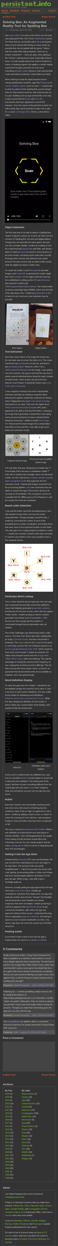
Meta (24, 1123)
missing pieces (17, 845)
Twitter (16, 1224)
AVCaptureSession (41, 280)
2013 (7, 1136)
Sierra (24, 1142)
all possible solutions (41, 608)
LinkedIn (34, 1220)
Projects (25, 11)
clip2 (24, 1100)
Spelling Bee (40, 38)
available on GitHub (37, 940)
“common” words (20, 639)
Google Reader (17, 1209)
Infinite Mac (27, 1116)
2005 (7, 1162)
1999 (7, 1175)
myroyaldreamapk (15, 1021)
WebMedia (26, 1155)
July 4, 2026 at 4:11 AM (42, 1015)
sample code (20, 277)
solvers (22, 86)
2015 (7, 1129)
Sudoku (15, 86)
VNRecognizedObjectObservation (20, 286)
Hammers (49, 30)
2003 (7, 1168)
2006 (7, 1158)
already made (21, 71)
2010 (7, 1145)
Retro (24, 1139)
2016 (7, 1126)
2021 (7, 1110)
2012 (7, 1139)
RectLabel (33, 270)
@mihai (5, 13)
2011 (7, 1142)
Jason (23, 252)
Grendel (25, 1107)
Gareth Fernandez (21, 985)
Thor (24, 1149)
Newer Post (48, 17)
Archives (14, 11)
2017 (7, 1123)
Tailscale (25, 1145)
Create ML (20, 273)
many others (14, 35)
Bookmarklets (28, 1094)
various (8, 86)
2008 (7, 1152)
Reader (25, 1136)
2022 (7, 1107)
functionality (24, 363)
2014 (7, 1132)
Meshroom (26, 1120)
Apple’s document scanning (37, 401)
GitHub (26, 1220)
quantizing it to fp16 (43, 293)
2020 (7, 1113)
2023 (7, 1103)
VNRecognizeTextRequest (16, 370)
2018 (7, 1120)
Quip (24, 1132)
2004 (7, 1165)
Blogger (42, 1220)
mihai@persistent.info (14, 1197)
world (32, 788)
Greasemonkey (28, 1103)
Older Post (10, 17)
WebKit (25, 1152)
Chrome (25, 1097)
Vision (28, 99)
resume (8, 1215)
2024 (7, 1100)
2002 (7, 1171)
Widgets (25, 1158)
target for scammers (30, 916)
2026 (7, 1094)
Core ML (38, 99)
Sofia (15, 1032)
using (28, 487)
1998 (7, 1178)
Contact (36, 11)
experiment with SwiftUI (34, 829)
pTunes (25, 1129)
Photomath (45, 82)
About (4, 11)
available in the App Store (19, 112)
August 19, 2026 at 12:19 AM (33, 1032)
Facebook (24, 1224)
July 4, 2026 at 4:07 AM (42, 985)
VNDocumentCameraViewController (21, 407)
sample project (17, 366)
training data (27, 249)
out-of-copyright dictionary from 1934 (21, 649)
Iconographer (27, 1113)
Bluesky (8, 1224)
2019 (7, 1116)
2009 (7, 1149)
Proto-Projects (28, 1126)
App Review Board (34, 907)
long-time (23, 859)
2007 (7, 1155)
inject (24, 778)
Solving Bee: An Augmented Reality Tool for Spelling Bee (25, 24)
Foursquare (38, 1224)
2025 (7, 1097)
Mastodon (17, 1220)
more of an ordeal (22, 890)
